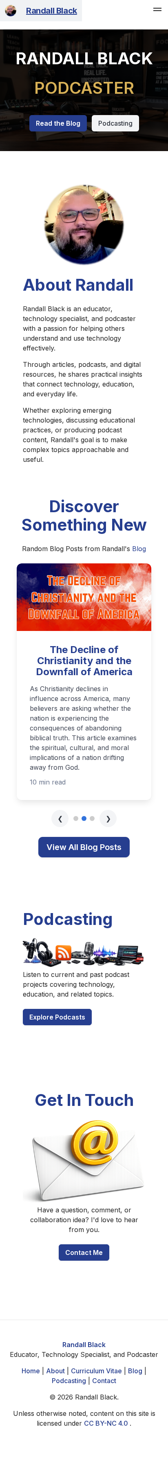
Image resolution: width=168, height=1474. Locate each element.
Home (31, 1371)
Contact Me (84, 1252)
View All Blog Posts (84, 847)
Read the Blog (58, 123)
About (55, 1371)
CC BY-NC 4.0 (107, 1423)
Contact (104, 1381)
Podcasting (115, 123)
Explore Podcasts (57, 1017)
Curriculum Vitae (96, 1371)
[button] (157, 10)
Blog (139, 549)
